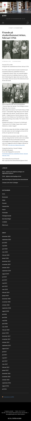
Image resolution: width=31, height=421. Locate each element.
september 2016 (6, 383)
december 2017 (6, 336)
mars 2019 (5, 289)
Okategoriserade (6, 215)
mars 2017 (5, 364)
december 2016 (6, 373)
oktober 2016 (5, 379)
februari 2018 (5, 330)
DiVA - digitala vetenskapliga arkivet (11, 176)
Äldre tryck (5, 225)
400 (4, 15)
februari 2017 (5, 367)
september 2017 (6, 345)
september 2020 (6, 239)
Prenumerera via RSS (8, 397)
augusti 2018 (5, 311)
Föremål (4, 203)
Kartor (4, 209)
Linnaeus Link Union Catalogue (10, 182)
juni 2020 (4, 242)
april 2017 (4, 361)
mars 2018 (5, 326)
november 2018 (6, 301)
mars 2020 (5, 252)
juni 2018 (4, 317)
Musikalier (5, 212)
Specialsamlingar (6, 218)
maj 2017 (4, 358)
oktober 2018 (5, 305)
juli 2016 (4, 389)
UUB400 (4, 222)
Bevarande (5, 197)
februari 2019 (5, 292)
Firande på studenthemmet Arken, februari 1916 (14, 35)
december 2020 (6, 236)
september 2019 (6, 270)
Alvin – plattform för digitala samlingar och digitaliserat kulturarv (13, 172)
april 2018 (4, 323)
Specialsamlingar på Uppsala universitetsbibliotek (15, 179)
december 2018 (6, 298)
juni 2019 (4, 280)
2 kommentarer (16, 61)
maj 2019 (4, 283)
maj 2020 (4, 245)
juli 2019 (4, 277)
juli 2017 (4, 351)
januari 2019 (5, 295)
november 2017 (6, 339)
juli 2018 (4, 314)
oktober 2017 (5, 342)
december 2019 (6, 261)
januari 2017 (5, 370)
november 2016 (6, 376)
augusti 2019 (5, 273)
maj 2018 (4, 320)
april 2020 (4, 248)
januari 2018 (5, 333)
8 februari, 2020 (6, 61)
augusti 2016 (5, 386)
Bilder (3, 200)
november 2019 (6, 264)
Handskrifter (5, 206)
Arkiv (3, 194)
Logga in (27, 1)
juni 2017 (4, 354)
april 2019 (4, 286)
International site (19, 1)
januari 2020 (5, 258)
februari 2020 (5, 255)
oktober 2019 (5, 267)
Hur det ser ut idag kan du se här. (16, 145)
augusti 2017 (5, 348)
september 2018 (6, 308)
